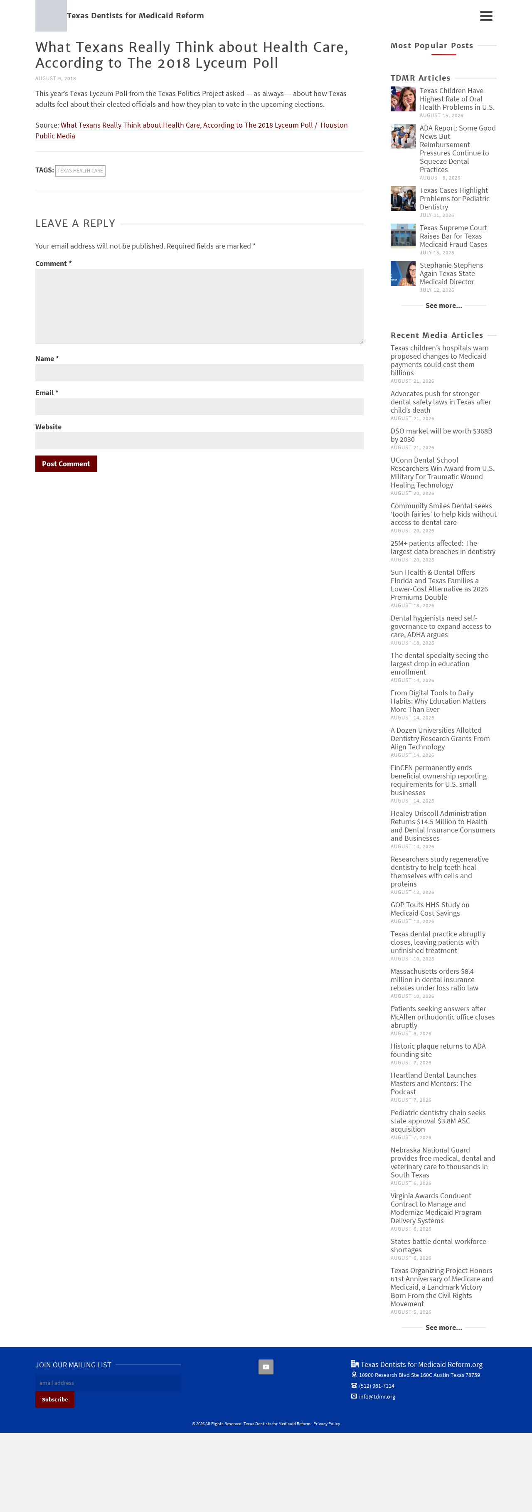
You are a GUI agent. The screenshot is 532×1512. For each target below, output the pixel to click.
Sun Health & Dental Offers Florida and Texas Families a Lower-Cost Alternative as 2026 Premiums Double (439, 584)
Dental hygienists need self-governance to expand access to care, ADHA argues (441, 626)
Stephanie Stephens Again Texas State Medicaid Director (451, 273)
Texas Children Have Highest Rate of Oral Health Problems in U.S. (457, 99)
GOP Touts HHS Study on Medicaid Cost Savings (430, 909)
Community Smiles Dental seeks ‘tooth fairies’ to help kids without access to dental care (444, 514)
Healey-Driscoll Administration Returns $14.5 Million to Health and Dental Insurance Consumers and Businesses (443, 825)
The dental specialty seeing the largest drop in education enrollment (439, 663)
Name (47, 358)
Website (48, 426)
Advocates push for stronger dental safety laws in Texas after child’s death (441, 402)
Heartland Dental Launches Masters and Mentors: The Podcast (434, 1083)
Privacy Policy (326, 1423)
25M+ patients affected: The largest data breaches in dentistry (443, 547)
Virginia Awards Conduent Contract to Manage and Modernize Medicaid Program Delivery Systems (436, 1208)
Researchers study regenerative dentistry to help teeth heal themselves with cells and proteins (440, 871)
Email (47, 392)
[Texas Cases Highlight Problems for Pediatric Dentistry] (403, 198)
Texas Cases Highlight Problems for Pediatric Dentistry (455, 198)
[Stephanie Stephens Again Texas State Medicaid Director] (403, 273)
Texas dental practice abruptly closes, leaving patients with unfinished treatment (438, 942)
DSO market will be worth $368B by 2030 (442, 435)
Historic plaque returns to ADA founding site (438, 1050)
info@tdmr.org (377, 1396)
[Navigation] (486, 16)
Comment (53, 263)
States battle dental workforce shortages (438, 1245)
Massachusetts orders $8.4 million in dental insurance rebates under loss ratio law (434, 979)
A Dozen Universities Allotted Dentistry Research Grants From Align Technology (440, 738)
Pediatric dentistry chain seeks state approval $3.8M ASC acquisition (438, 1121)
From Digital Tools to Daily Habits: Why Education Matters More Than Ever (438, 701)
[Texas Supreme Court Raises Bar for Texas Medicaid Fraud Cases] (403, 236)
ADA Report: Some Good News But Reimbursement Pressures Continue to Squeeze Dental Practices (458, 148)
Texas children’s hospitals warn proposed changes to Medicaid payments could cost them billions (440, 360)
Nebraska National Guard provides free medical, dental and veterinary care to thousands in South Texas (443, 1162)
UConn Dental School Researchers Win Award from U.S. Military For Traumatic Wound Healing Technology (443, 472)
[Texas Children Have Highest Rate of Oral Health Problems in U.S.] (403, 98)
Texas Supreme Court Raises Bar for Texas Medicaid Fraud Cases (454, 236)
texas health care (80, 170)
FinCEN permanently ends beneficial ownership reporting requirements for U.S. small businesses (439, 780)
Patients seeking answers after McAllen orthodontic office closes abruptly (443, 1017)
